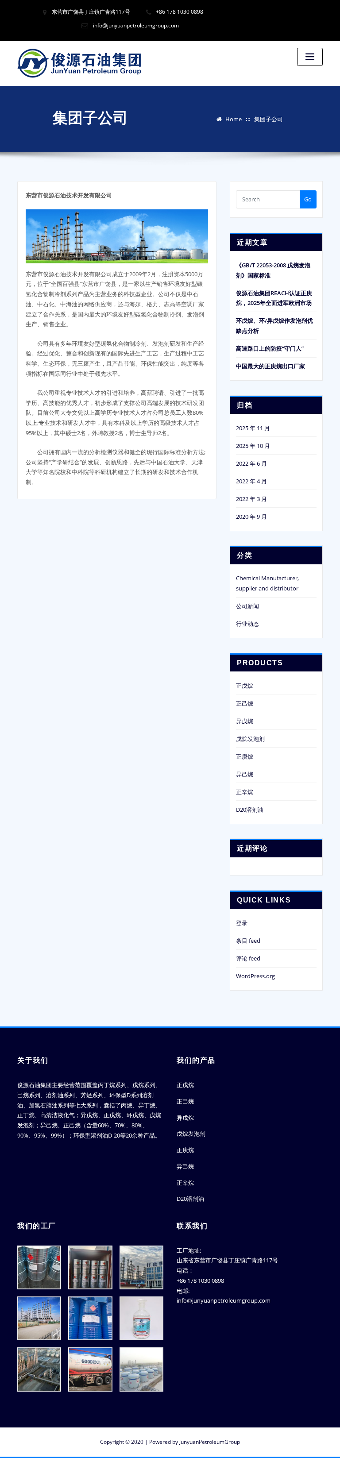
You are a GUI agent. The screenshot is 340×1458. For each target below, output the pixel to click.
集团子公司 (268, 119)
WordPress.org (255, 976)
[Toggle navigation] (310, 57)
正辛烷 (244, 792)
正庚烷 (244, 756)
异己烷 (244, 774)
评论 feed (248, 958)
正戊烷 (244, 686)
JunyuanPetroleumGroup (209, 1442)
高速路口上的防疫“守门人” (270, 348)
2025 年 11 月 (253, 428)
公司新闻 (247, 606)
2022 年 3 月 (251, 499)
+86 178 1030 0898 (179, 11)
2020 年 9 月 (251, 517)
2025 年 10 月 (253, 446)
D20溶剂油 (249, 810)
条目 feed (248, 941)
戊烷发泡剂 (250, 739)
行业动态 (247, 624)
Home (233, 119)
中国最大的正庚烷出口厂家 (270, 366)
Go (308, 199)
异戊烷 (244, 721)
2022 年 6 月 (251, 463)
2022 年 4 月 (251, 481)
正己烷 (244, 703)
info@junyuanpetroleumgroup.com (136, 25)
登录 (241, 923)
